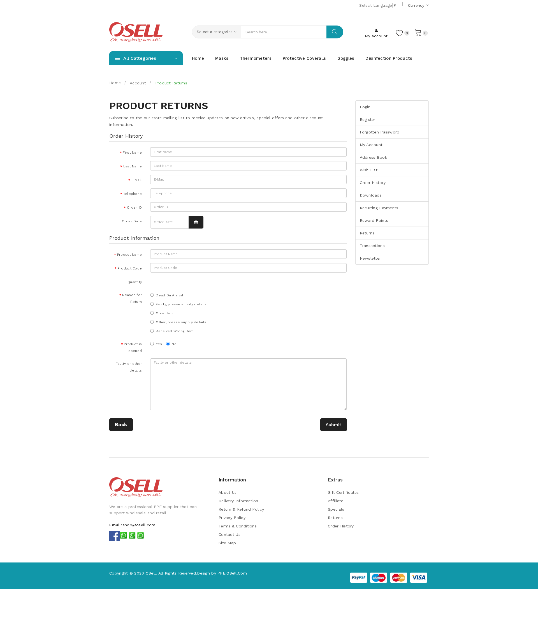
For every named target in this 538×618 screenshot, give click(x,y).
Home (115, 82)
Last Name (132, 166)
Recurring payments (379, 208)
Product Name (129, 255)
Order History (373, 182)
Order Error (166, 313)
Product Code (130, 268)
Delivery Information (238, 501)
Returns (367, 233)
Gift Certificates (343, 492)
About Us (227, 492)
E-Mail (136, 180)
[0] (418, 32)
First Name (132, 152)
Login (365, 107)
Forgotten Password (380, 132)
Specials (336, 509)
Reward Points (374, 220)
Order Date (132, 221)
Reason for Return (132, 298)
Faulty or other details (129, 367)
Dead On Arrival (169, 295)
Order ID (134, 207)
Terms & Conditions (238, 526)
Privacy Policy (232, 517)
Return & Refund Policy (241, 509)
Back (121, 424)
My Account (371, 144)
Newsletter (370, 258)
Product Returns (170, 83)
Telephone (132, 194)
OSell (151, 573)
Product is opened (133, 347)
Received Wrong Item (174, 331)
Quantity (134, 282)
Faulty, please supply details (181, 304)
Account (137, 83)
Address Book (373, 157)
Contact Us (229, 534)
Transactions (372, 245)
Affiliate (336, 501)
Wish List (369, 170)
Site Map (227, 543)
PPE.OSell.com (232, 573)
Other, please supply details (181, 322)
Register (367, 119)
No (174, 344)
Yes (159, 344)
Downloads (371, 195)
